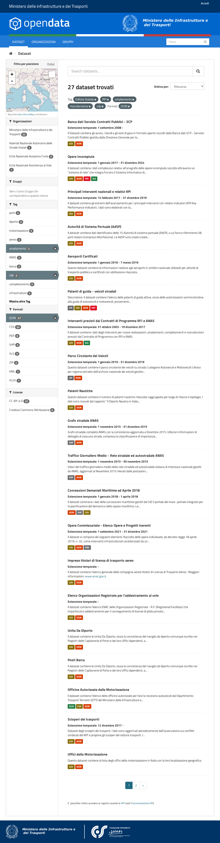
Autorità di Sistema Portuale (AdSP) (94, 226)
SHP (71, 442)
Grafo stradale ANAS (83, 420)
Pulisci (51, 64)
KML (87, 547)
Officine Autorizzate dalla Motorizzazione (98, 689)
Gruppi (68, 41)
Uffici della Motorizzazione (87, 754)
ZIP (70, 308)
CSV (71, 143)
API (123, 803)
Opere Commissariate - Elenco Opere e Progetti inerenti (109, 525)
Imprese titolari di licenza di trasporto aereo (101, 560)
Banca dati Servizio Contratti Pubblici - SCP (100, 121)
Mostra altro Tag (19, 301)
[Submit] (205, 41)
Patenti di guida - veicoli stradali (92, 291)
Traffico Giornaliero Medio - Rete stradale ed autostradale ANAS (116, 455)
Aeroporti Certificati (83, 256)
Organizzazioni (44, 41)
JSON (79, 143)
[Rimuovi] (95, 99)
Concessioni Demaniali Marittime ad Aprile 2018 (104, 490)
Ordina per (161, 86)
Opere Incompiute (81, 156)
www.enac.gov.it (95, 576)
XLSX (71, 706)
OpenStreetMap (26, 114)
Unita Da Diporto (80, 630)
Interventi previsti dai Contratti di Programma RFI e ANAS (111, 320)
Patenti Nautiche (80, 390)
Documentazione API (142, 803)
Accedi (205, 3)
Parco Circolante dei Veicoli (88, 355)
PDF (87, 178)
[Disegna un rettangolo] (52, 74)
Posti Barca (76, 659)
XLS (94, 178)
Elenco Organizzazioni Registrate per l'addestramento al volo (113, 595)
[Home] (11, 53)
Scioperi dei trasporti (83, 719)
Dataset (18, 41)
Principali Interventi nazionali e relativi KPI (99, 191)
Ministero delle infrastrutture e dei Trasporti (48, 6)
